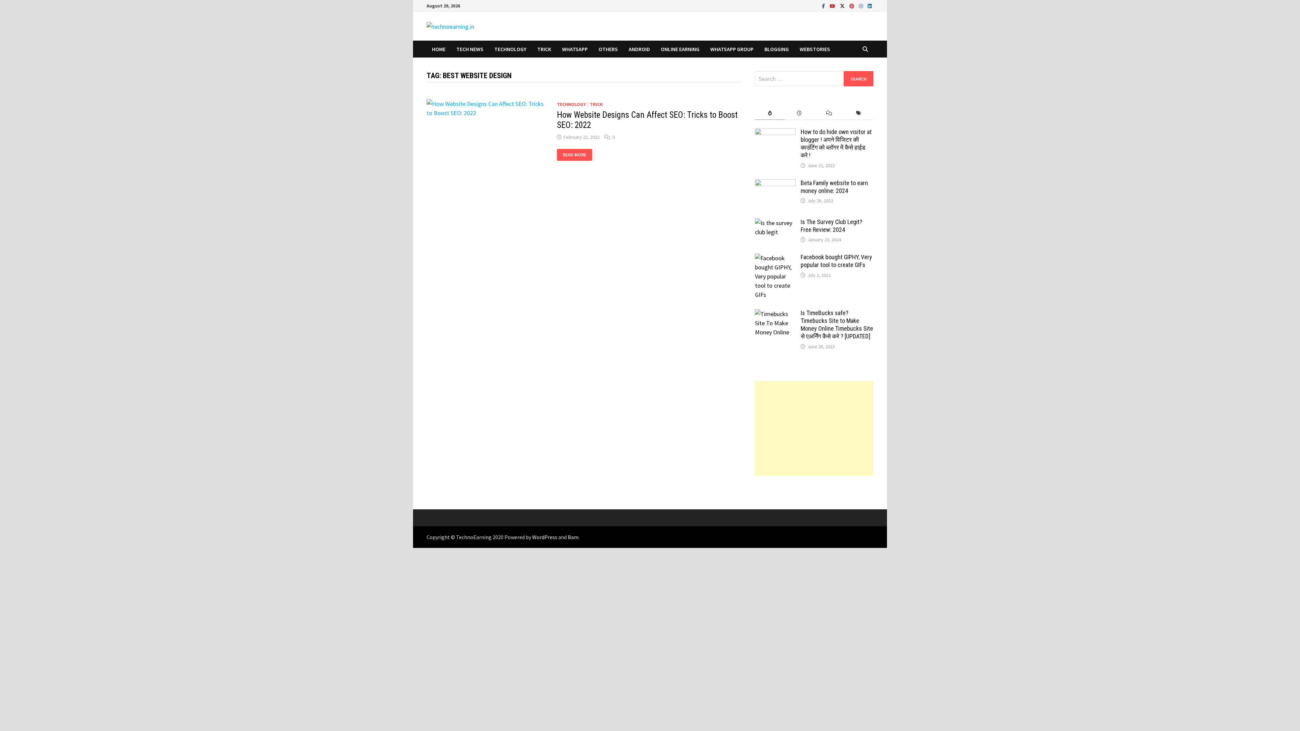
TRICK (544, 49)
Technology (510, 49)
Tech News (469, 49)
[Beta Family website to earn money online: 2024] (775, 184)
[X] (843, 5)
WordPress (544, 537)
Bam (573, 537)
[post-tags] (858, 113)
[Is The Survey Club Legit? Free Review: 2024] (775, 223)
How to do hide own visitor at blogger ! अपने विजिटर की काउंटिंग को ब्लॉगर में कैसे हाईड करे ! (836, 143)
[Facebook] (824, 5)
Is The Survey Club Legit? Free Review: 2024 (831, 225)
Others (608, 49)
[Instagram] (861, 5)
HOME (439, 49)
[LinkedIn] (869, 5)
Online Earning (680, 49)
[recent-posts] (799, 113)
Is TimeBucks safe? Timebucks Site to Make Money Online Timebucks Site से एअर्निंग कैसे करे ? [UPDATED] (837, 324)
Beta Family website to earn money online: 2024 (834, 186)
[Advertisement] (814, 428)
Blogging (776, 49)
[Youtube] (833, 5)
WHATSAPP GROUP (732, 49)
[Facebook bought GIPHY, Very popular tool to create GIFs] (775, 258)
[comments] (829, 113)
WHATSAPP (575, 49)
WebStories (815, 49)
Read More (574, 155)
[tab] (769, 113)
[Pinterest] (852, 5)
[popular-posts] (769, 113)
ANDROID (639, 49)
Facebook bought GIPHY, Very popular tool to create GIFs (836, 260)
